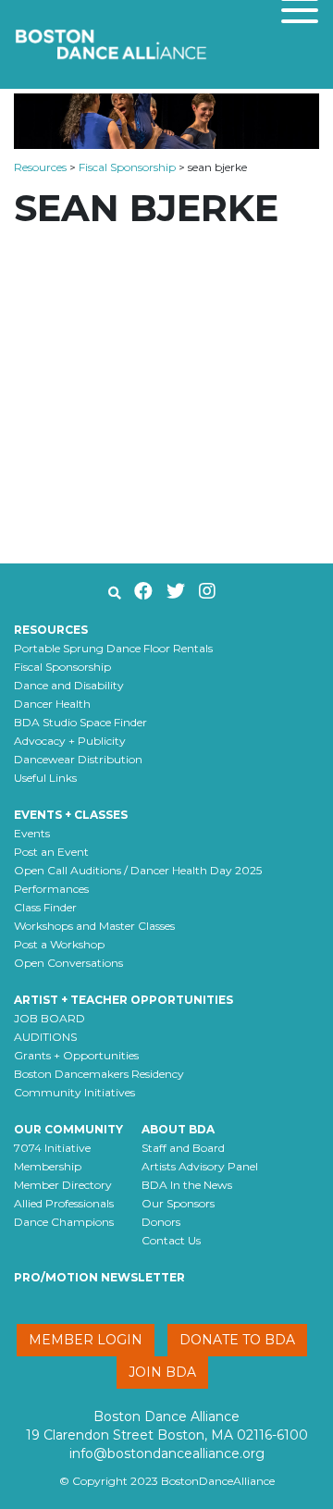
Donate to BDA (237, 1339)
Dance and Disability (69, 685)
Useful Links (45, 778)
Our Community (68, 1129)
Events (32, 833)
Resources (40, 167)
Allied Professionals (64, 1203)
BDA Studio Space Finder (80, 722)
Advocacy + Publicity (70, 741)
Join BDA (162, 1372)
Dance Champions (64, 1222)
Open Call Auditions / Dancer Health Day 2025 (138, 870)
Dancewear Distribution (78, 759)
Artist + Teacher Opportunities (123, 1000)
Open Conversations (68, 963)
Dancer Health (52, 704)
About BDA (178, 1129)
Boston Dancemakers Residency (99, 1074)
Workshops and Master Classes (94, 926)
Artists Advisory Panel (200, 1166)
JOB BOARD (49, 1018)
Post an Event (51, 852)
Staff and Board (183, 1148)
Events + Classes (71, 815)
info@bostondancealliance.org (167, 1453)
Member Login (85, 1339)
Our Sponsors (178, 1203)
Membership (47, 1166)
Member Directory (63, 1185)
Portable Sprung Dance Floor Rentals (113, 648)
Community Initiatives (74, 1092)
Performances (51, 889)
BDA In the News (187, 1185)
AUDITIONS (45, 1037)
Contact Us (171, 1240)
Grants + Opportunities (76, 1055)
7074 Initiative (52, 1148)
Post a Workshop (59, 944)
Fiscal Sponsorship (127, 167)
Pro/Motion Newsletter (99, 1277)
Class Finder (45, 907)
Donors (161, 1222)
